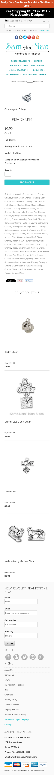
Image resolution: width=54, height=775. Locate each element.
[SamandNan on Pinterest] (29, 38)
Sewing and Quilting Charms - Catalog (28, 226)
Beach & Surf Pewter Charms (25, 240)
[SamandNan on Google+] (34, 38)
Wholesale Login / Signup (16, 719)
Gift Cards (8, 694)
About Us (8, 669)
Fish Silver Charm (32, 244)
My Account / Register (14, 684)
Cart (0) (46, 21)
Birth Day (8, 631)
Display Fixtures (11, 709)
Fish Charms (39, 201)
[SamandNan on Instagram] (21, 38)
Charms (38, 61)
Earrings (15, 65)
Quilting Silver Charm (35, 258)
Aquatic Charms (22, 194)
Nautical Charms (28, 208)
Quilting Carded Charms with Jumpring (29, 215)
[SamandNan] (27, 49)
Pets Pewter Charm (28, 251)
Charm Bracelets (19, 70)
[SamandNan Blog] (37, 38)
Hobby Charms (31, 204)
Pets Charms (26, 212)
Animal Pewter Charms (23, 229)
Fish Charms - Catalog (14, 204)
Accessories (13, 74)
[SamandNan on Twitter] (25, 38)
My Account (20, 30)
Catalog (44, 30)
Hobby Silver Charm (21, 247)
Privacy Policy (10, 699)
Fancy (29, 280)
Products (22, 81)
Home (9, 30)
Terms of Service (11, 704)
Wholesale (38, 269)
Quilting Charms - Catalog (15, 219)
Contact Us (9, 674)
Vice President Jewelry (35, 74)
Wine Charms (37, 65)
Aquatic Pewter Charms (37, 233)
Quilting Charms (37, 255)
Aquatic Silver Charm (13, 237)
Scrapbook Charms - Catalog (17, 222)
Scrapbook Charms (36, 219)
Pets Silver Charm (20, 255)
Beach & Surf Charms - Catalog (26, 197)
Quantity (8, 169)
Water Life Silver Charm (22, 269)
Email (7, 608)
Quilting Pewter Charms (14, 258)
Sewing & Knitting (30, 262)
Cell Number (10, 620)
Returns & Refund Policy (15, 714)
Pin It (20, 280)
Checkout (33, 30)
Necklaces (38, 70)
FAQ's (7, 679)
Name (7, 597)
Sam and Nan (18, 272)
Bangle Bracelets (21, 61)
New (26, 65)
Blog (6, 689)
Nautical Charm (37, 247)
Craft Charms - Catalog (22, 201)
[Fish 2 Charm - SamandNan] (27, 110)
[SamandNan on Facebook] (17, 38)
